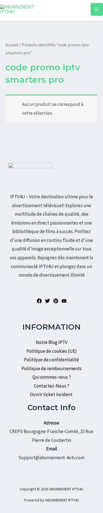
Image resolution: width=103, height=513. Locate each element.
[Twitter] (47, 300)
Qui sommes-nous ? (51, 377)
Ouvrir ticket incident (51, 394)
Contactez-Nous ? (51, 386)
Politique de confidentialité (51, 360)
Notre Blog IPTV (52, 342)
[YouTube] (64, 300)
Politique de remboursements (51, 368)
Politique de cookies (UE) (51, 351)
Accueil (12, 44)
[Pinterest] (55, 300)
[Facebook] (39, 300)
